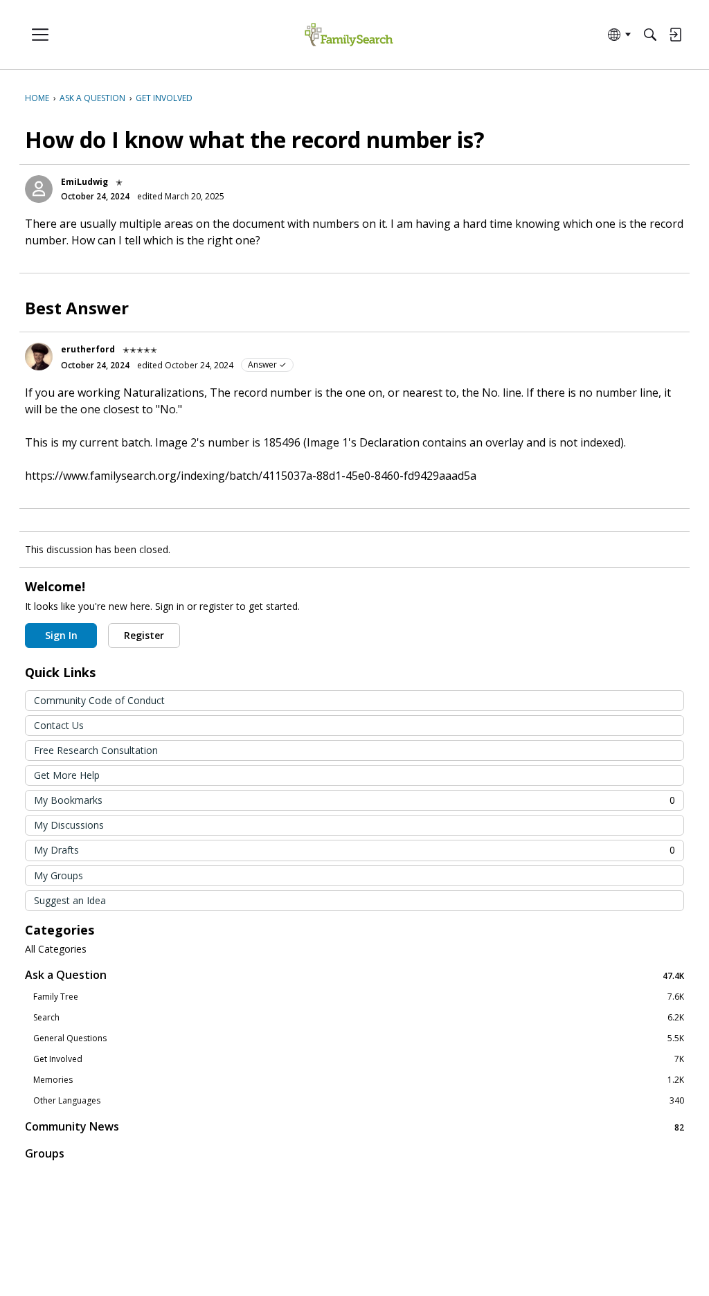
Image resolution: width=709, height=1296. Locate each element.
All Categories (56, 949)
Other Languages (358, 1101)
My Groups (58, 875)
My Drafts (354, 849)
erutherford (88, 349)
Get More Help (67, 775)
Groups (44, 1153)
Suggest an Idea (70, 900)
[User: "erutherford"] (39, 356)
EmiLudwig (84, 182)
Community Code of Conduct (99, 700)
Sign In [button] (61, 635)
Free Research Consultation (96, 750)
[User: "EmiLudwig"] (39, 189)
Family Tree (358, 997)
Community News (354, 1126)
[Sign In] (675, 34)
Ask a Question (354, 975)
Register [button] (144, 635)
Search (358, 1017)
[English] (349, 35)
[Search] (650, 34)
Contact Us (59, 725)
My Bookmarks (354, 800)
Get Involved (358, 1059)
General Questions (358, 1038)
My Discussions (69, 824)
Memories (358, 1080)
